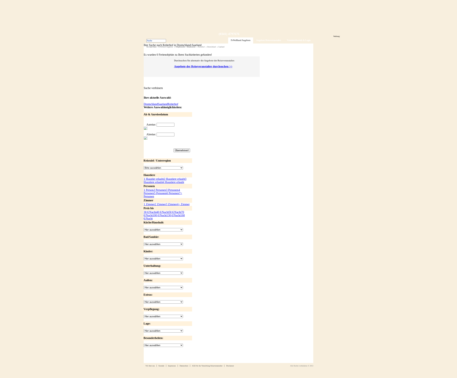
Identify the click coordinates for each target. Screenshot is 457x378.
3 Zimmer (171, 204)
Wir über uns (150, 366)
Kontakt (161, 366)
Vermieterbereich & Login (299, 40)
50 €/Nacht (175, 212)
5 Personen (160, 193)
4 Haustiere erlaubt (173, 182)
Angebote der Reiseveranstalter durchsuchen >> (203, 66)
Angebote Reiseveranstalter (268, 40)
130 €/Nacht (173, 215)
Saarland (221, 47)
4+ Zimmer (183, 204)
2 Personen (160, 189)
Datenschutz (184, 366)
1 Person (149, 189)
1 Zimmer (149, 204)
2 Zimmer (160, 204)
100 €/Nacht (160, 215)
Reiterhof (201, 47)
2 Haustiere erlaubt (174, 178)
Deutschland (211, 47)
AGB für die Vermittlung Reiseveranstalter (207, 366)
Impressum (172, 366)
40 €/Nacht (162, 212)
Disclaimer (230, 366)
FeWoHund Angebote (240, 40)
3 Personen (172, 189)
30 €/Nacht (150, 212)
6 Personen (173, 193)
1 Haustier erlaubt (154, 178)
